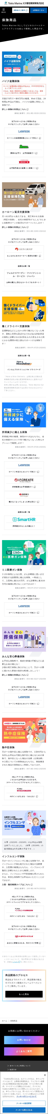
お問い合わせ (24, 1040)
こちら (15, 962)
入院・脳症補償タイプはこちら (16, 884)
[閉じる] (45, 1075)
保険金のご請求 (19, 10)
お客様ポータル (38, 10)
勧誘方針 (13, 1070)
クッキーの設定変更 (23, 1103)
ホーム (4, 1021)
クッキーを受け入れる (24, 1110)
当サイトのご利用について (20, 1066)
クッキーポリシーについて (26, 1096)
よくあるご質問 (24, 1051)
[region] (24, 1092)
